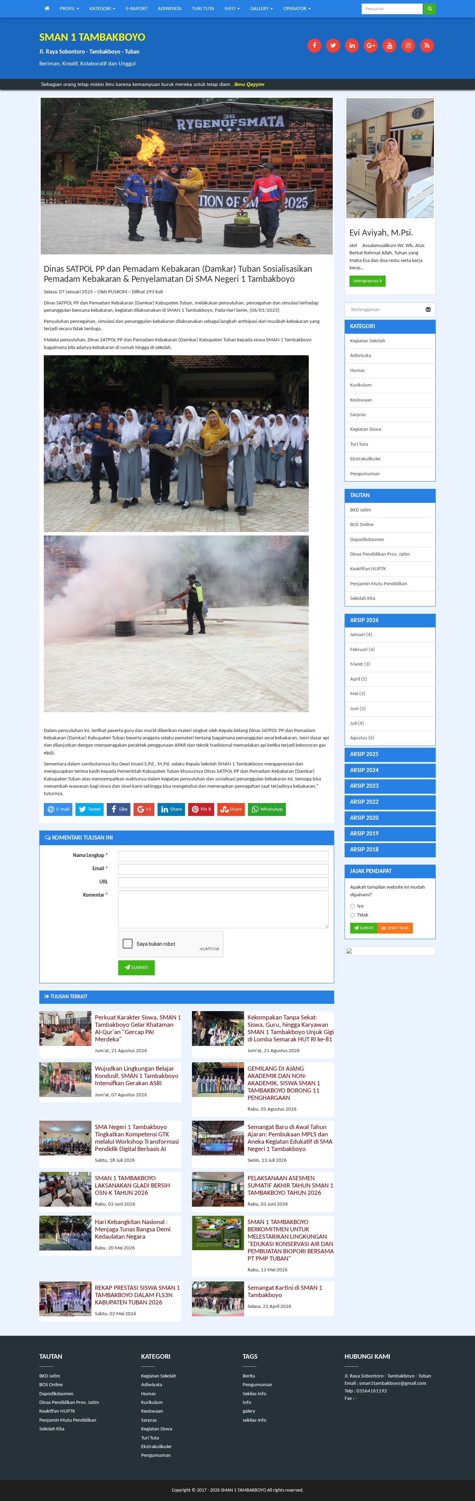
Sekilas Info (254, 1394)
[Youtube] (389, 46)
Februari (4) (362, 649)
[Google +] (371, 46)
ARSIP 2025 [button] (364, 754)
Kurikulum (361, 385)
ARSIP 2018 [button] (364, 850)
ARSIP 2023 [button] (364, 786)
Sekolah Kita (362, 598)
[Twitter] (333, 46)
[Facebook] (314, 46)
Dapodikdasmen (367, 539)
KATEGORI (101, 8)
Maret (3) (360, 664)
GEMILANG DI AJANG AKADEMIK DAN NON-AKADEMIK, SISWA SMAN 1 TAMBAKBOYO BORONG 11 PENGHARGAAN (284, 1084)
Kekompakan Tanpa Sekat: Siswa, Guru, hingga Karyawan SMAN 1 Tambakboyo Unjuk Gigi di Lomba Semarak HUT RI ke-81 (291, 1029)
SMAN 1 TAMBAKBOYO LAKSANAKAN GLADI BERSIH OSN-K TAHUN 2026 (132, 1186)
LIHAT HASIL (397, 928)
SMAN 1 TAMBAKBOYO (243, 1490)
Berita (249, 1376)
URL (103, 882)
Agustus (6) (362, 738)
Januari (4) (361, 634)
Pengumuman (365, 474)
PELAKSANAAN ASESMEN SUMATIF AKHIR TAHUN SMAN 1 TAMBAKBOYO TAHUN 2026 (290, 1186)
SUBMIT (139, 967)
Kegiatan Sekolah (367, 341)
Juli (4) (357, 723)
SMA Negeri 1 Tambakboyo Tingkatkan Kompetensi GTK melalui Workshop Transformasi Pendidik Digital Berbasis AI (137, 1138)
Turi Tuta (359, 444)
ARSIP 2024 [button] (364, 770)
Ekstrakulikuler (365, 459)
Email (100, 869)
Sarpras (358, 415)
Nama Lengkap (90, 855)
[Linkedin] (352, 46)
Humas (357, 370)
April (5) (358, 679)
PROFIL (68, 8)
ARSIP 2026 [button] (364, 621)
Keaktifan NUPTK (368, 569)
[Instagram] (408, 46)
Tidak (362, 915)
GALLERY (259, 8)
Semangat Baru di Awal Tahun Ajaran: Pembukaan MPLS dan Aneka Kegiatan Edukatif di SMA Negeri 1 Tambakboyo (290, 1138)
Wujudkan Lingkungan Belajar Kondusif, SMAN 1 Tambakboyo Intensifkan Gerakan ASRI (136, 1076)
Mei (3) (357, 694)
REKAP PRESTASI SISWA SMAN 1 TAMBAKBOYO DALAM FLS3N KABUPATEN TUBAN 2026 (137, 1295)
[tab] (390, 621)
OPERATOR (295, 8)
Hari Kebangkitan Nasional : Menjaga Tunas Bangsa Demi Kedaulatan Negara (132, 1229)
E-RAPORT (136, 8)
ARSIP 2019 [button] (364, 834)
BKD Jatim (360, 510)
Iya (360, 906)
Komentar (95, 895)
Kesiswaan (361, 400)
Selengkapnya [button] (366, 281)
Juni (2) (358, 709)
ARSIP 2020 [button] (364, 818)
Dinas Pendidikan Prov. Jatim (380, 554)
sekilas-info (254, 1420)
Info (247, 1402)
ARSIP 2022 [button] (364, 802)
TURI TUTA (203, 8)
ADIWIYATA (170, 8)
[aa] (390, 950)
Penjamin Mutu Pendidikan (378, 584)
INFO (230, 8)
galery (249, 1411)
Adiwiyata (360, 355)
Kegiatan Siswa (365, 429)
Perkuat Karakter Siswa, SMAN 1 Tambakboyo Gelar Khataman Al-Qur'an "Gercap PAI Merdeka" (138, 1029)
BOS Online (361, 524)
